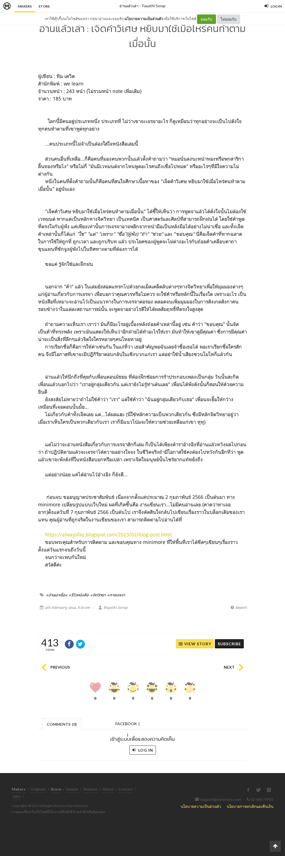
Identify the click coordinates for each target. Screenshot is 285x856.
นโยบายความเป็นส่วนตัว (143, 18)
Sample (72, 789)
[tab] (62, 723)
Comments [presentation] (62, 724)
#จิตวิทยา (97, 595)
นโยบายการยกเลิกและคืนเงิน (250, 806)
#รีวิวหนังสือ (79, 595)
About (108, 789)
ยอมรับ (206, 19)
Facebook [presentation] (127, 725)
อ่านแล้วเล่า (128, 5)
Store (44, 6)
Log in (145, 750)
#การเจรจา (116, 595)
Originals (38, 789)
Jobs (17, 796)
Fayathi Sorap (154, 5)
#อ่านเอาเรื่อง (56, 595)
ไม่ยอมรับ (228, 19)
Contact (125, 789)
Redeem (90, 789)
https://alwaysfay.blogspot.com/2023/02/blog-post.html (108, 534)
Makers (25, 6)
